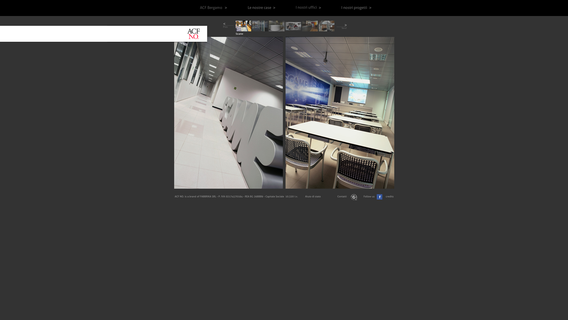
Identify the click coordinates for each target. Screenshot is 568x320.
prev (228, 26)
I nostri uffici (308, 8)
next (342, 26)
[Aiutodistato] (313, 196)
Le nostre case (261, 8)
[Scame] (243, 30)
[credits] (390, 196)
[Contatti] (342, 196)
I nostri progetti (357, 8)
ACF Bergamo (213, 8)
